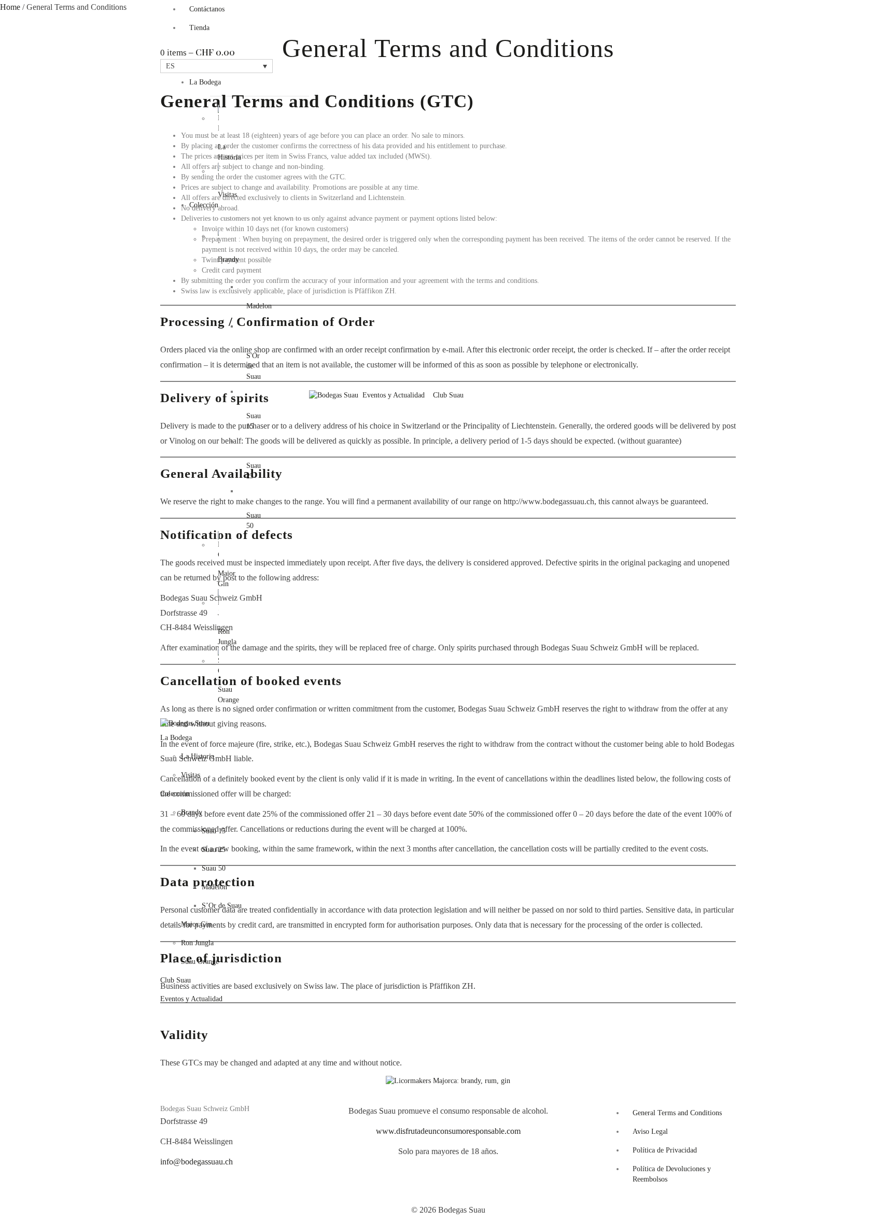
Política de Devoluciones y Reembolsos (672, 1174)
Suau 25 (214, 850)
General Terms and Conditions (677, 1113)
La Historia (197, 756)
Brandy (191, 812)
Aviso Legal (650, 1131)
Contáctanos (207, 9)
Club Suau (448, 395)
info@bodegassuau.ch (196, 1161)
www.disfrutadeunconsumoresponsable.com (448, 1131)
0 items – (197, 53)
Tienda (199, 28)
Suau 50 (214, 868)
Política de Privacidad (665, 1150)
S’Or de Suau (222, 905)
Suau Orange (200, 961)
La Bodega (205, 82)
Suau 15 (214, 831)
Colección (203, 205)
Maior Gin (196, 924)
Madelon (259, 306)
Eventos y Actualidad (393, 395)
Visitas (190, 775)
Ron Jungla (197, 943)
